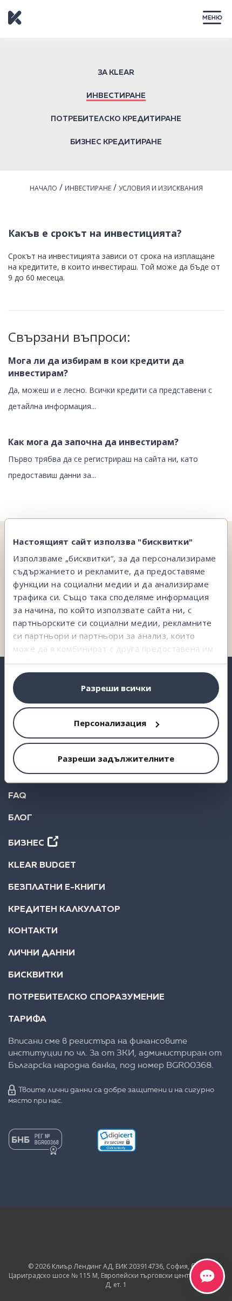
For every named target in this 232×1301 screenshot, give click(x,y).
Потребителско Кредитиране (116, 119)
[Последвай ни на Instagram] (200, 1237)
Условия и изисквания (161, 188)
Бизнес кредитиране (116, 142)
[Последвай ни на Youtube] (158, 1237)
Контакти (33, 931)
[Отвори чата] (207, 1276)
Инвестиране (116, 96)
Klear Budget (42, 865)
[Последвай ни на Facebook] (32, 1237)
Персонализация (110, 723)
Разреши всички (116, 688)
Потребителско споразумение (86, 997)
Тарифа (27, 1019)
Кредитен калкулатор (64, 909)
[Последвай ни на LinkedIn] (74, 1237)
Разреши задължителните (116, 758)
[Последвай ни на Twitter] (116, 1237)
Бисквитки (35, 975)
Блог (20, 818)
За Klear (116, 72)
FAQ (17, 796)
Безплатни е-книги (56, 887)
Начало (43, 188)
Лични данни (41, 953)
